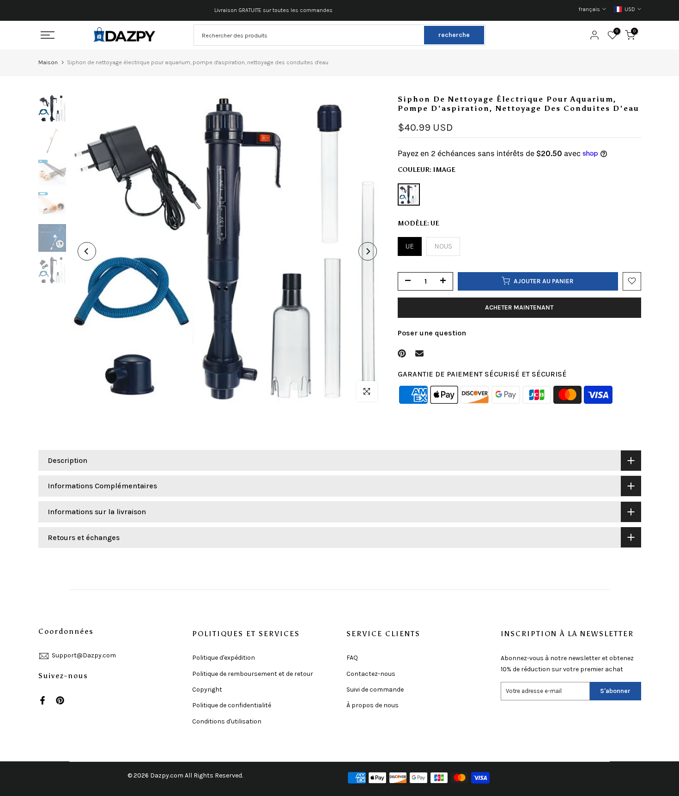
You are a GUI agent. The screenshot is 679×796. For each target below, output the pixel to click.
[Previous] (87, 251)
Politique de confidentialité (231, 705)
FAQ (352, 658)
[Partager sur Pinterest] (402, 353)
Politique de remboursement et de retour (252, 674)
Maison (48, 62)
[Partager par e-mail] (419, 353)
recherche (454, 35)
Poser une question (432, 332)
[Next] (367, 251)
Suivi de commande (375, 689)
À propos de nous (372, 705)
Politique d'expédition (223, 658)
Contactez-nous (370, 674)
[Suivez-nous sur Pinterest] (60, 700)
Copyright (207, 689)
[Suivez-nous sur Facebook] (42, 700)
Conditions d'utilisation (226, 721)
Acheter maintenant (519, 307)
